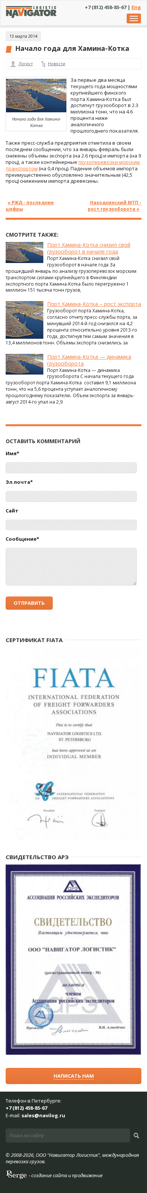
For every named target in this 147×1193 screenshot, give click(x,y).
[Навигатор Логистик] (31, 16)
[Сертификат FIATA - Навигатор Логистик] (73, 838)
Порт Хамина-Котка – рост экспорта (94, 303)
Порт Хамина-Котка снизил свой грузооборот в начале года (88, 248)
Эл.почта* (19, 482)
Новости (56, 63)
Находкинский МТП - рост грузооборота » (114, 205)
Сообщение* (22, 539)
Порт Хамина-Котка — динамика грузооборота (89, 360)
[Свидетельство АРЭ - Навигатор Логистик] (73, 1053)
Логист (25, 63)
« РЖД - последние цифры (30, 205)
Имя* (12, 453)
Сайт (12, 511)
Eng (136, 7)
